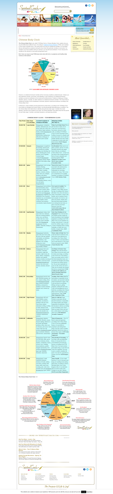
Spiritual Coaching (67, 475)
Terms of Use (23, 479)
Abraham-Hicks (52, 475)
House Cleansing (76, 41)
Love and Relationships (40, 475)
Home (20, 35)
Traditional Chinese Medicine (50, 44)
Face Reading (86, 45)
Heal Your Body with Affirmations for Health (30, 444)
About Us (23, 475)
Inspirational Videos (53, 479)
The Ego (85, 43)
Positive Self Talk (87, 47)
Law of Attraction (52, 477)
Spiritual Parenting (87, 48)
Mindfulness (75, 43)
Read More (89, 491)
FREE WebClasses (77, 45)
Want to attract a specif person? (62, 6)
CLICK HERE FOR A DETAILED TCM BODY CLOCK (46, 89)
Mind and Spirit (38, 478)
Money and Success (39, 477)
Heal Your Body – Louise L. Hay (27, 439)
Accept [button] (83, 491)
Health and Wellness (39, 479)
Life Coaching (66, 477)
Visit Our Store (81, 475)
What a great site (75, 130)
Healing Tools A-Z (87, 41)
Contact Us (23, 477)
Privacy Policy (24, 478)
